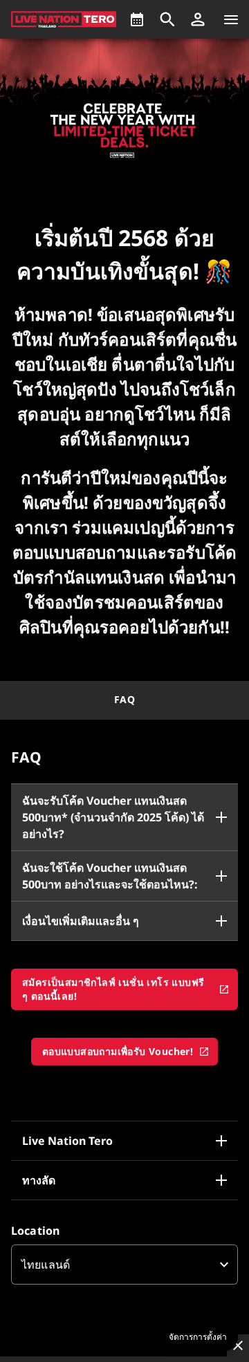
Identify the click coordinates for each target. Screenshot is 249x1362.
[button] (198, 19)
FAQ (124, 699)
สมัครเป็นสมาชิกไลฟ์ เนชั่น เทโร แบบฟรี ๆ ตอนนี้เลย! (113, 989)
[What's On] (137, 19)
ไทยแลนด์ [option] (45, 1264)
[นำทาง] (231, 19)
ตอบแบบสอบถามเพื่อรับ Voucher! (117, 1051)
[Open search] (167, 19)
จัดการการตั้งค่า (198, 1337)
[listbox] (124, 1264)
